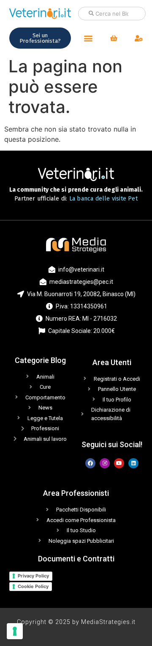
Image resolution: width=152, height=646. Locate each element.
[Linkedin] (133, 463)
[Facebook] (90, 463)
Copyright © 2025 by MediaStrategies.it (76, 622)
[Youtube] (119, 463)
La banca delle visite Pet (103, 198)
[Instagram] (105, 463)
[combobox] (112, 13)
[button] (88, 38)
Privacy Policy (33, 576)
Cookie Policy (33, 586)
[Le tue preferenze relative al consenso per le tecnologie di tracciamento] (15, 631)
